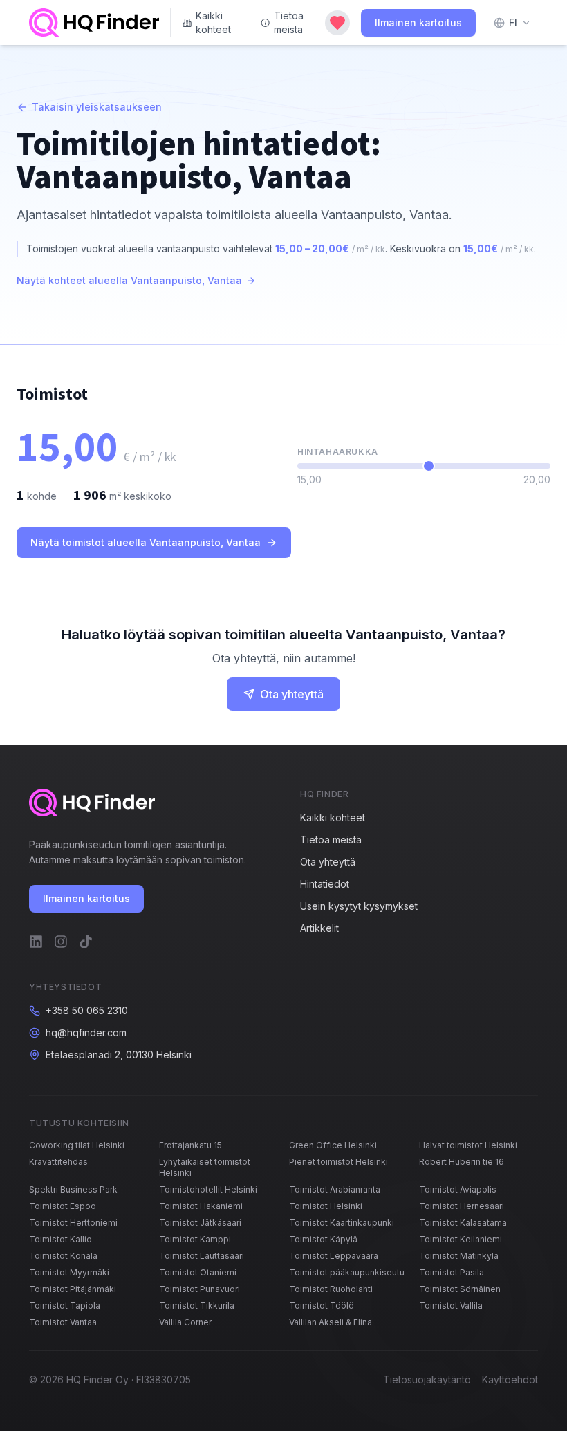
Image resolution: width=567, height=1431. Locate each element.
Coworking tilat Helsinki (76, 1145)
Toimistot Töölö (321, 1305)
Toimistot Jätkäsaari (200, 1222)
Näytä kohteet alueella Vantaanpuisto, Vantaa (129, 280)
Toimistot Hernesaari (461, 1206)
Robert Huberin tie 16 (461, 1162)
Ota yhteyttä (292, 694)
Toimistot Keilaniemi (460, 1239)
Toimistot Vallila (451, 1305)
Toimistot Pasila (451, 1272)
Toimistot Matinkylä (459, 1256)
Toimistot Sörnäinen (460, 1289)
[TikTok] (86, 941)
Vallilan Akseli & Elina (330, 1322)
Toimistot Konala (63, 1256)
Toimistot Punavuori (199, 1289)
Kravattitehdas (58, 1162)
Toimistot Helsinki (325, 1206)
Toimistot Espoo (62, 1206)
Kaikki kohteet (213, 22)
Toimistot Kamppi (195, 1239)
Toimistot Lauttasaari (201, 1256)
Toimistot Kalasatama (463, 1222)
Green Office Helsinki (333, 1145)
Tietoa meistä (289, 22)
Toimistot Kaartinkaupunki (341, 1222)
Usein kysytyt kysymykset (359, 906)
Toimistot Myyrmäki (69, 1272)
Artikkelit (319, 928)
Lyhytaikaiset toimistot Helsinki (204, 1167)
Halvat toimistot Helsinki (468, 1145)
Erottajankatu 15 (190, 1145)
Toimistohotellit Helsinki (208, 1189)
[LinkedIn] (36, 941)
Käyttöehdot (510, 1379)
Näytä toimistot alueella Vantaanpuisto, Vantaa (145, 542)
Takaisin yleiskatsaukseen (97, 107)
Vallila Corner (185, 1322)
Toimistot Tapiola (64, 1305)
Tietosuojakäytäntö (427, 1379)
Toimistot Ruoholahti (331, 1289)
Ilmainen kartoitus (418, 22)
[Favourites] (337, 22)
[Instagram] (61, 941)
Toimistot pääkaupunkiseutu (347, 1272)
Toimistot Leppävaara (333, 1256)
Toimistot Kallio (60, 1239)
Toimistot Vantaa (63, 1322)
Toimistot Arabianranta (334, 1189)
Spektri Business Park (73, 1189)
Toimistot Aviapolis (457, 1189)
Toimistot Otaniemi (197, 1272)
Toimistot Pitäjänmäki (72, 1289)
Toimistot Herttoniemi (73, 1222)
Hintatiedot (324, 884)
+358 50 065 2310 (87, 1010)
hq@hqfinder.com (86, 1032)
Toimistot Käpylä (323, 1239)
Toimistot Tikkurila (196, 1305)
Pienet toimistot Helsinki (338, 1162)
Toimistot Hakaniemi (201, 1206)
